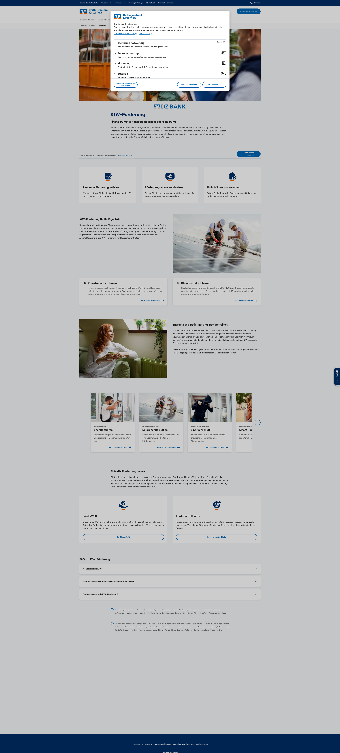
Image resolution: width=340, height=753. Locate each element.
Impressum (144, 33)
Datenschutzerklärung (124, 33)
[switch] (223, 52)
